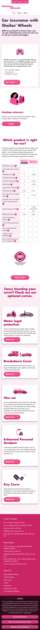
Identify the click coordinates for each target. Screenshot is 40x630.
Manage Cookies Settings (20, 627)
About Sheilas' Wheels (11, 574)
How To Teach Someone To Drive (14, 523)
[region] (20, 613)
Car (14, 13)
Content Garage (9, 577)
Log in (11, 124)
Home (19, 13)
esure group (7, 586)
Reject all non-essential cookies (20, 622)
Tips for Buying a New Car (12, 551)
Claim (14, 2)
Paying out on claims (10, 588)
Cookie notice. (27, 612)
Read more (10, 339)
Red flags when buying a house (14, 531)
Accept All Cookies (20, 617)
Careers (6, 583)
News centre (8, 580)
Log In (25, 2)
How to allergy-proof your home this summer (18, 525)
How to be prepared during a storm (15, 564)
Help (20, 2)
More (25, 13)
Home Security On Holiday (12, 528)
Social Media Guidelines (11, 591)
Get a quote (10, 82)
